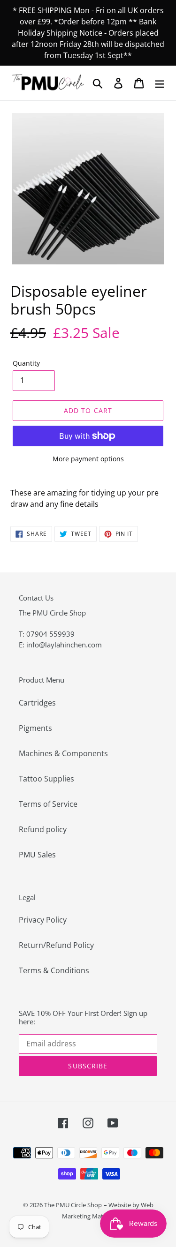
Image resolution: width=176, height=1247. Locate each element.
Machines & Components (63, 753)
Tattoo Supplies (46, 779)
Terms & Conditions (54, 970)
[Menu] (159, 82)
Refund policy (43, 829)
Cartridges (37, 703)
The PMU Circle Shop (73, 1205)
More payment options (88, 458)
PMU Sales (37, 854)
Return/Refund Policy (56, 945)
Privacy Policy (43, 920)
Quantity (26, 363)
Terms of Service (48, 804)
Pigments (35, 728)
